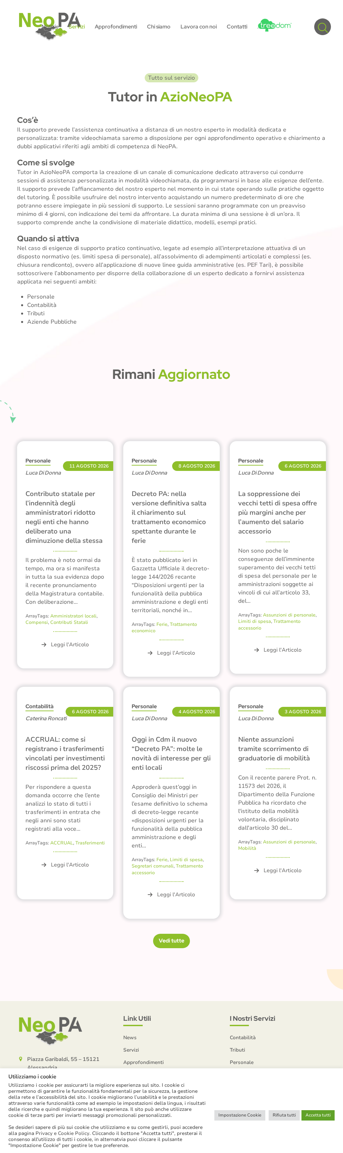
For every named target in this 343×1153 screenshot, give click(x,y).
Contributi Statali (69, 622)
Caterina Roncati (45, 718)
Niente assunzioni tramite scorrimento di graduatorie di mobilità (274, 749)
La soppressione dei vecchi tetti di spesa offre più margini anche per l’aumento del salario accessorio (277, 512)
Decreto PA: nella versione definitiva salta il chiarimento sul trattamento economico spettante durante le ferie (169, 517)
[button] (322, 26)
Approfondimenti (143, 1062)
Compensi (36, 622)
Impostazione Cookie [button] (239, 1115)
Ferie (161, 624)
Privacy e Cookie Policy (62, 1133)
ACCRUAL (61, 843)
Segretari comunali (153, 866)
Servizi (131, 1050)
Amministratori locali (73, 616)
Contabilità (39, 706)
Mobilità (247, 848)
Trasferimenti (90, 843)
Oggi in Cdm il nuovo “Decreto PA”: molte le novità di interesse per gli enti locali (171, 753)
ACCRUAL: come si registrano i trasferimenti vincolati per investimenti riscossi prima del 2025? (65, 753)
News (130, 1037)
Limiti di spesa (254, 621)
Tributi (237, 1050)
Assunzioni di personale (289, 615)
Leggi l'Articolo (70, 644)
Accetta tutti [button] (318, 1115)
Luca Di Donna (43, 472)
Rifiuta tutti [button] (284, 1115)
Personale (38, 460)
